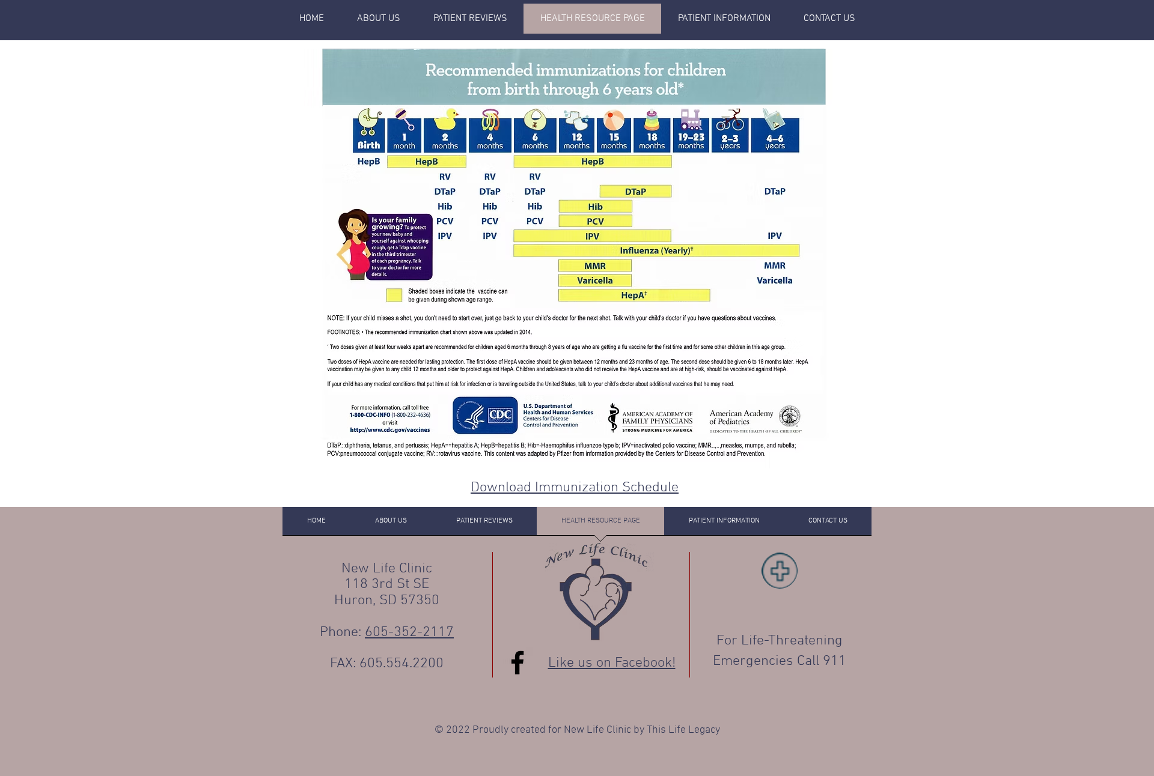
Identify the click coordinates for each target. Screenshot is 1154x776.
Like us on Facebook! (612, 663)
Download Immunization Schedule (575, 487)
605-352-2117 (409, 632)
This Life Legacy (683, 730)
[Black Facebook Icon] (517, 662)
